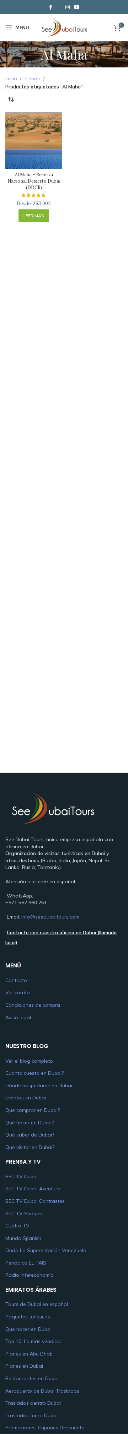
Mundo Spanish (23, 1238)
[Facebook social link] (50, 7)
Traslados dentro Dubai (33, 1403)
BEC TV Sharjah (23, 1213)
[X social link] (59, 7)
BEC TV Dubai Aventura (32, 1188)
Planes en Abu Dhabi (29, 1354)
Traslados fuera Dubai (31, 1415)
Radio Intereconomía (29, 1275)
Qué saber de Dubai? (29, 1135)
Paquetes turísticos (27, 1316)
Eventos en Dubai (25, 1097)
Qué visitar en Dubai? (29, 1147)
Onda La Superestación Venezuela (45, 1250)
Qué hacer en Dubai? (29, 1122)
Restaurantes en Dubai (32, 1378)
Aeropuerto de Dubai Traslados (42, 1391)
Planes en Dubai (24, 1366)
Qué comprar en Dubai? (32, 1110)
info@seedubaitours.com (50, 917)
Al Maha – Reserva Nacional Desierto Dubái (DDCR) (33, 181)
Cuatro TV (17, 1225)
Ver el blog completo (29, 1061)
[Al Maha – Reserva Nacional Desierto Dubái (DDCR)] (33, 140)
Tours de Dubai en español (36, 1304)
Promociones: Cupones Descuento (45, 1427)
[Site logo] (64, 27)
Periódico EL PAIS (25, 1263)
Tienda (32, 78)
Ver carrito (17, 992)
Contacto (16, 980)
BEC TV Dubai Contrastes (35, 1201)
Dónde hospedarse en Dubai (38, 1085)
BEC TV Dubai (21, 1176)
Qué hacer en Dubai (28, 1329)
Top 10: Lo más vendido (33, 1341)
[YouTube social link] (77, 7)
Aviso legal (18, 1017)
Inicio (11, 78)
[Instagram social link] (67, 7)
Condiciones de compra (32, 1005)
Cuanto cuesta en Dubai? (34, 1073)
